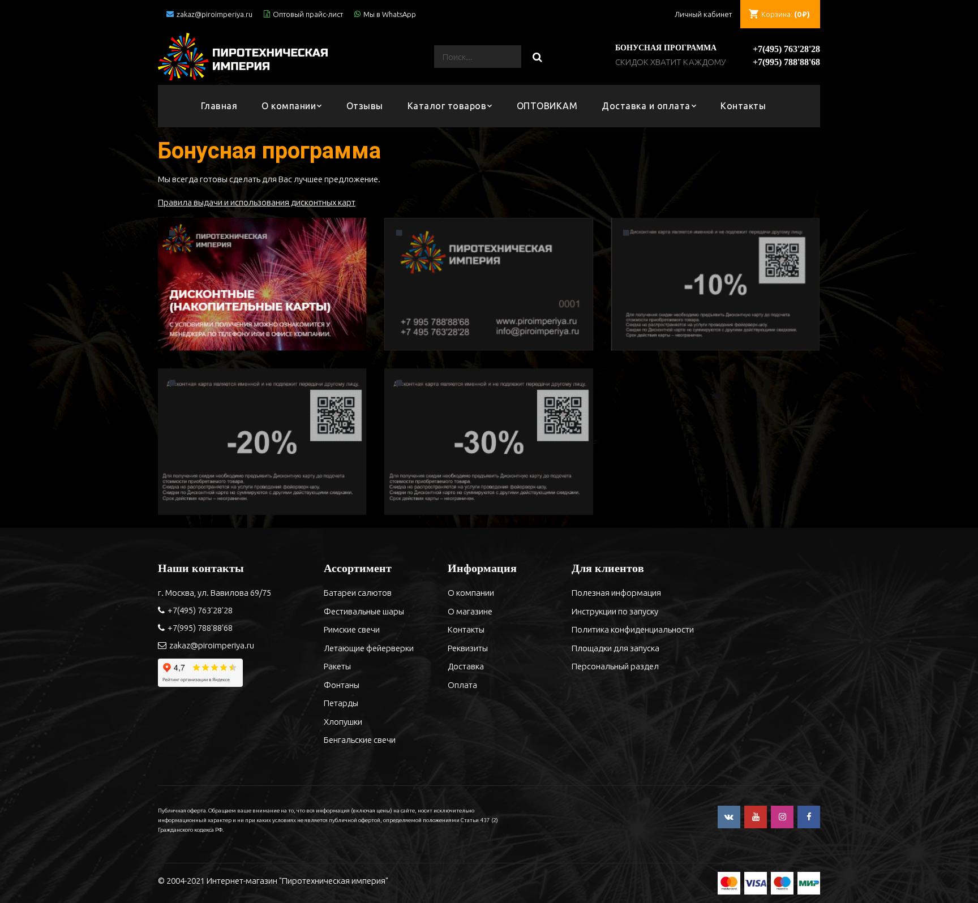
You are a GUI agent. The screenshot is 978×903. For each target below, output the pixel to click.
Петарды (341, 703)
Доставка (466, 666)
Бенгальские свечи (360, 740)
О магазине (470, 611)
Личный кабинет (703, 14)
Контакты (743, 106)
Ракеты (337, 666)
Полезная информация (616, 592)
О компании (288, 106)
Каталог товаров (447, 106)
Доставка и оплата (646, 106)
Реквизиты (468, 648)
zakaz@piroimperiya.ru (214, 14)
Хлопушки (343, 721)
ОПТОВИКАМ (547, 106)
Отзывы (364, 106)
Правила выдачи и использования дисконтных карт (256, 202)
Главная (219, 106)
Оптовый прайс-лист (308, 14)
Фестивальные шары (364, 611)
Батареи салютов (358, 592)
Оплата (462, 685)
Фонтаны (341, 685)
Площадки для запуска (615, 648)
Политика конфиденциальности (633, 629)
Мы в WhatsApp (389, 14)
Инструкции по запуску (615, 611)
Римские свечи (352, 629)
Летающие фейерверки (369, 648)
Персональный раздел (615, 666)
